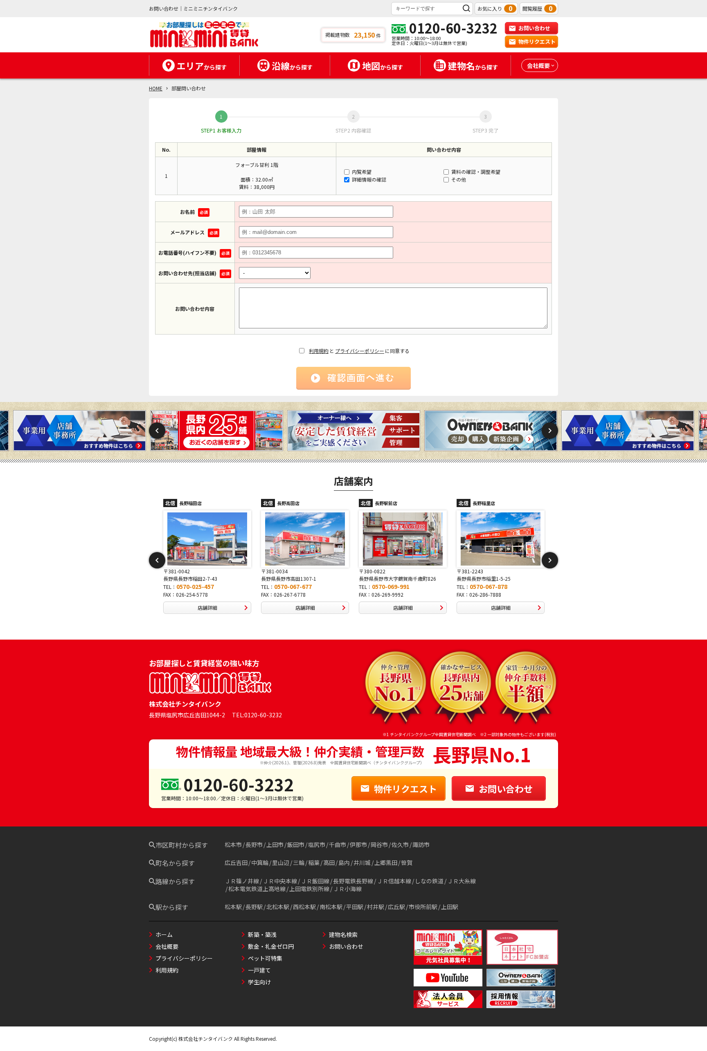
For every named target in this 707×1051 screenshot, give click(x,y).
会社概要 (166, 946)
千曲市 (337, 844)
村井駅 (375, 907)
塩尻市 (316, 844)
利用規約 (319, 350)
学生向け (259, 982)
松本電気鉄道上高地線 (257, 889)
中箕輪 (259, 862)
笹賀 (406, 862)
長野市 (254, 844)
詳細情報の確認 (368, 179)
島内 (344, 862)
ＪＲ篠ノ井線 (242, 881)
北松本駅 (277, 907)
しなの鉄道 (429, 881)
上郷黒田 (385, 862)
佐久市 (400, 844)
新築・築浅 (262, 934)
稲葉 (314, 862)
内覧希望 (361, 171)
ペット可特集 (265, 958)
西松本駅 (304, 907)
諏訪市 (421, 844)
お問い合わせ (534, 28)
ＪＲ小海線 (347, 889)
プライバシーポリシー (359, 350)
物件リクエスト (537, 41)
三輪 (298, 862)
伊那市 (358, 844)
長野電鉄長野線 (353, 881)
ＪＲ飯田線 (315, 881)
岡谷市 (379, 844)
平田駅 (354, 907)
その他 (458, 179)
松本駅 (233, 907)
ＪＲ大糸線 (461, 881)
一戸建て (259, 970)
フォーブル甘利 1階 (256, 164)
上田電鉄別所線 (309, 889)
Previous (157, 430)
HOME (155, 88)
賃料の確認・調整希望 (475, 171)
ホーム (164, 934)
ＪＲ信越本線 (394, 881)
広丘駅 (396, 907)
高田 (329, 862)
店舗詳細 (207, 607)
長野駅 (254, 907)
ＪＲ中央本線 (280, 881)
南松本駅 (331, 907)
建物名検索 (343, 934)
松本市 (233, 844)
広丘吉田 (236, 862)
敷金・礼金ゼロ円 (271, 946)
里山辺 (280, 862)
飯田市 (295, 844)
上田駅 (449, 907)
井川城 (362, 862)
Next (550, 430)
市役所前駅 (423, 907)
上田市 (275, 844)
